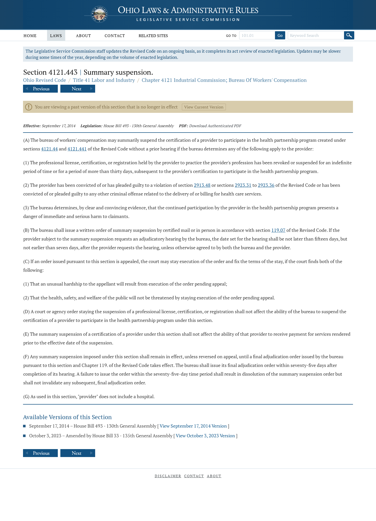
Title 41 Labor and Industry (104, 80)
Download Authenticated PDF (215, 125)
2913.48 (202, 185)
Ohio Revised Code (44, 80)
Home (30, 35)
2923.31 (243, 185)
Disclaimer (168, 475)
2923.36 (266, 185)
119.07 (278, 230)
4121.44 (49, 149)
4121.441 (77, 149)
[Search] (349, 35)
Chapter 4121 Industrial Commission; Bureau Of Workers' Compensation (224, 80)
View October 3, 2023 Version (205, 435)
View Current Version (204, 107)
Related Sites (153, 35)
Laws (56, 35)
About (83, 35)
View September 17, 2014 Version (193, 426)
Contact (115, 35)
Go (280, 35)
